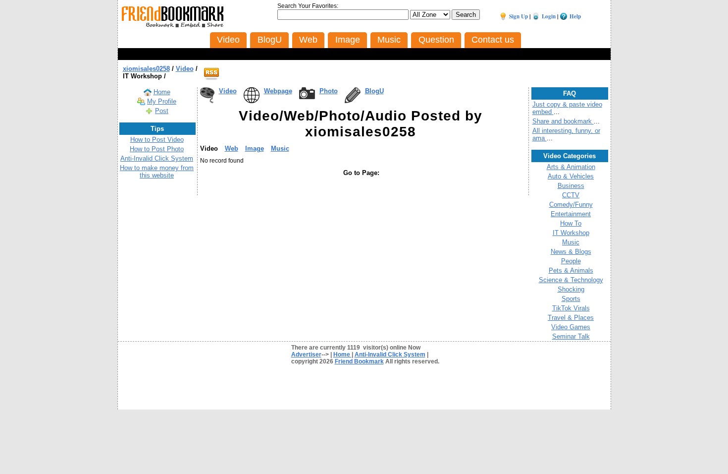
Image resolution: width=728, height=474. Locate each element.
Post (161, 111)
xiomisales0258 (146, 68)
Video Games (570, 327)
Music (280, 148)
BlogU (374, 91)
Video (228, 91)
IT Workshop (571, 233)
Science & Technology (571, 280)
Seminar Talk (571, 336)
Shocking (571, 289)
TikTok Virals (571, 308)
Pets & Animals (571, 270)
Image (254, 148)
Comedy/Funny (571, 204)
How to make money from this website (157, 171)
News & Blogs (571, 251)
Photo (328, 91)
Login (549, 16)
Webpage (278, 91)
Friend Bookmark (359, 361)
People (571, 261)
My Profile (161, 101)
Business (571, 185)
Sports (571, 298)
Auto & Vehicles (571, 176)
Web (231, 148)
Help (575, 16)
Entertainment (571, 214)
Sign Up (518, 16)
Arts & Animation (571, 167)
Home (162, 92)
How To (570, 223)
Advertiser (306, 354)
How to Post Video (157, 139)
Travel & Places (571, 317)
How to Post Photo (157, 149)
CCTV (570, 195)
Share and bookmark (563, 121)
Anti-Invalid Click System (156, 158)
